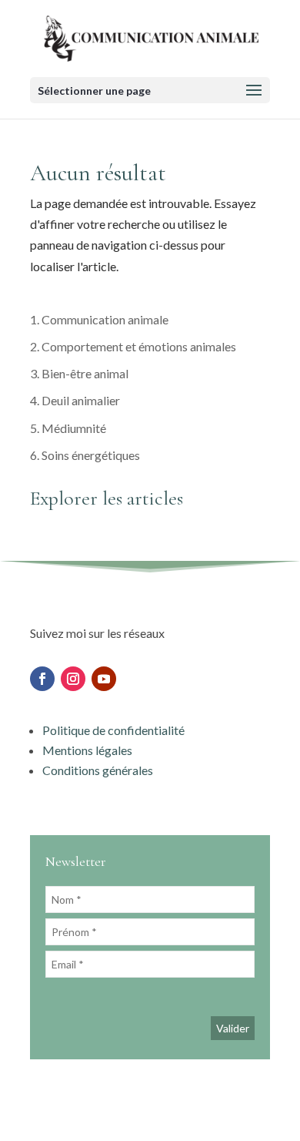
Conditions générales (97, 770)
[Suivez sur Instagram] (73, 678)
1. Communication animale (99, 319)
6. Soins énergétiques (85, 455)
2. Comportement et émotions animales (133, 346)
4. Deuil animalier (75, 400)
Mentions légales (88, 750)
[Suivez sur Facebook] (42, 678)
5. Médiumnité (68, 428)
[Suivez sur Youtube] (104, 678)
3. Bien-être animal (79, 373)
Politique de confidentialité (113, 730)
